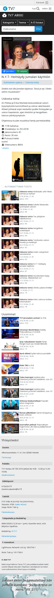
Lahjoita (23, 71)
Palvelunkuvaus (8, 512)
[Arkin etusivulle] (13, 15)
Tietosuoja (6, 457)
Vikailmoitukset (8, 475)
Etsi (38, 29)
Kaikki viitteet (20, 504)
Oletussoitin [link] (7, 39)
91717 (14, 531)
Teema (22, 22)
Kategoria (8, 22)
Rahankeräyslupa (9, 536)
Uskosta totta (32, 82)
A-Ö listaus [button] (37, 22)
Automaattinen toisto (18, 186)
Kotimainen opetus (13, 82)
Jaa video (10, 71)
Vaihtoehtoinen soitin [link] (22, 39)
